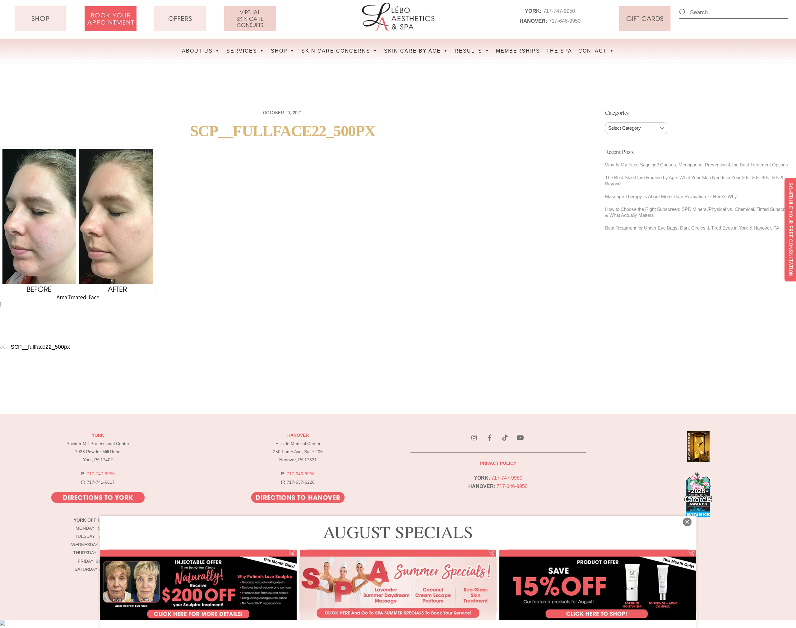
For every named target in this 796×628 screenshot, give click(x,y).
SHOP (279, 50)
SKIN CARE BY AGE (412, 50)
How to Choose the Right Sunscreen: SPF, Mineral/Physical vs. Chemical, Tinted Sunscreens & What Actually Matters (699, 212)
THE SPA (559, 50)
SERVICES (241, 50)
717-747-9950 (559, 11)
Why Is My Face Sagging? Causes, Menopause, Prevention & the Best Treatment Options (696, 164)
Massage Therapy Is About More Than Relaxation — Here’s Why (671, 196)
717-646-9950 (565, 21)
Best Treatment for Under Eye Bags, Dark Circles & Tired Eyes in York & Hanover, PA (692, 227)
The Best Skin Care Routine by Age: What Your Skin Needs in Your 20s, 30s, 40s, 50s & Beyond (694, 180)
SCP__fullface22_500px (282, 131)
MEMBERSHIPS (518, 50)
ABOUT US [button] (197, 50)
